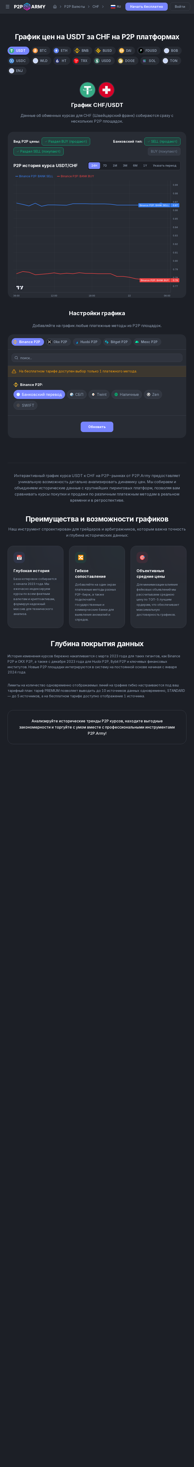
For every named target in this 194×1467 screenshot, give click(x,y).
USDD (106, 61)
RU (119, 6)
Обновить (97, 427)
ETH (64, 51)
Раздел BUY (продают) (67, 141)
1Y (145, 165)
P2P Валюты (74, 6)
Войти (180, 6)
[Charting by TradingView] (20, 287)
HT (64, 61)
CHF (96, 6)
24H (94, 165)
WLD (44, 61)
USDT (21, 51)
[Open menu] (7, 6)
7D (105, 165)
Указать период (164, 165)
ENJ (19, 71)
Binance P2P (29, 342)
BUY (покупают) (164, 151)
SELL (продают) (164, 141)
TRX (84, 61)
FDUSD (151, 51)
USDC (21, 61)
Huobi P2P (88, 342)
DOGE (130, 61)
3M (125, 165)
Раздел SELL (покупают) (40, 151)
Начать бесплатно (146, 6)
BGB (174, 51)
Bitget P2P (119, 342)
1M (115, 165)
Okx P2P (60, 342)
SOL (152, 61)
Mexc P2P (149, 342)
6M (135, 165)
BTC (43, 51)
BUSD (107, 51)
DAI (128, 51)
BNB (85, 51)
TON (173, 61)
